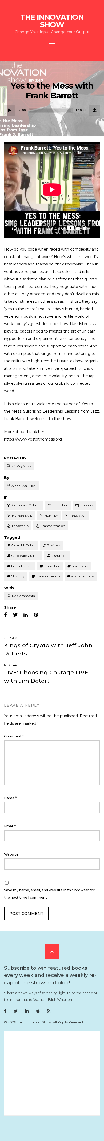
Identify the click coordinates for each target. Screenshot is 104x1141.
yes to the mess (82, 576)
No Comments (23, 596)
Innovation (78, 515)
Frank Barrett (21, 566)
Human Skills (22, 515)
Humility (51, 515)
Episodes (86, 505)
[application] (52, 110)
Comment (14, 736)
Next (8, 665)
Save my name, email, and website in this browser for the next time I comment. (49, 893)
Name (10, 798)
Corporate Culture (26, 505)
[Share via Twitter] (15, 615)
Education (60, 505)
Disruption (59, 556)
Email (10, 826)
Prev (12, 638)
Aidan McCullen (23, 486)
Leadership (20, 526)
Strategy (17, 576)
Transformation (53, 526)
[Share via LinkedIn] (25, 615)
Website (11, 854)
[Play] (9, 110)
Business (53, 545)
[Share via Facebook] (5, 615)
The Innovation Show (51, 20)
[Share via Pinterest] (36, 615)
